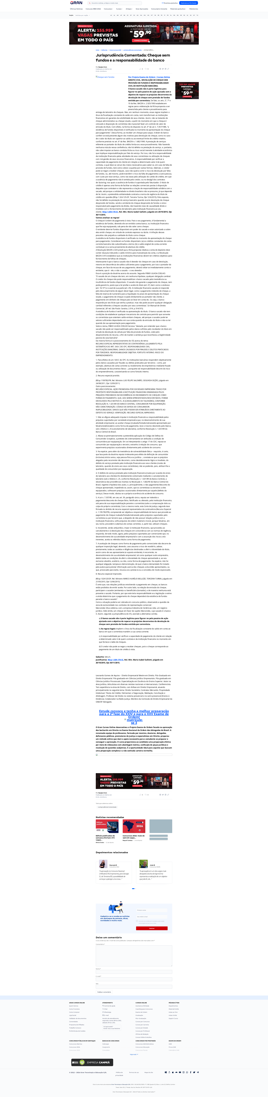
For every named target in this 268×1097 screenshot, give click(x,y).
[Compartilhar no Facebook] (160, 69)
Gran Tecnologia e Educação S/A (120, 1084)
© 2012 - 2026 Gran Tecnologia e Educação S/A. (88, 1072)
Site (97, 984)
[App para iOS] (173, 1072)
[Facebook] (191, 1072)
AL (114, 15)
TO (197, 15)
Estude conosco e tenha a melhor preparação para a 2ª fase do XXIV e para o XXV (134, 712)
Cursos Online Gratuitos (144, 1037)
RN (174, 15)
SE (190, 15)
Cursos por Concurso (143, 1021)
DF (131, 15)
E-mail (98, 976)
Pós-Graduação (141, 1018)
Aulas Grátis (173, 1015)
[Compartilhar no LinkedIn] (165, 69)
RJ (171, 15)
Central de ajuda (109, 1006)
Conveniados (73, 1021)
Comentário (100, 944)
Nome (98, 969)
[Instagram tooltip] (183, 1072)
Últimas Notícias (76, 9)
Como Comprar (74, 1012)
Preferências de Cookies (77, 1031)
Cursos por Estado (142, 1028)
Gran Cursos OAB (115, 50)
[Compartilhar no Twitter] (162, 69)
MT (152, 15)
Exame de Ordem (141, 1012)
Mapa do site (148, 1072)
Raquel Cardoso (127, 840)
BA (124, 15)
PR (167, 15)
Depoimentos (173, 1006)
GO (137, 15)
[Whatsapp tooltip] (187, 1072)
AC (111, 15)
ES (134, 15)
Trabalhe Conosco (75, 1028)
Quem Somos (73, 1006)
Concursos (108, 9)
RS (184, 15)
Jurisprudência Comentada (132, 50)
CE (127, 15)
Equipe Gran (102, 67)
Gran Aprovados (142, 9)
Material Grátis (174, 1009)
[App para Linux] (169, 1072)
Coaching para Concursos (144, 1009)
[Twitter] (194, 1072)
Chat (105, 1009)
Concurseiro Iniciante (159, 9)
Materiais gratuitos (177, 9)
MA (141, 15)
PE (161, 15)
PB (158, 15)
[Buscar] (89, 3)
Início (97, 50)
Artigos (128, 9)
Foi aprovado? (112, 1027)
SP (194, 15)
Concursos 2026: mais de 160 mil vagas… (134, 837)
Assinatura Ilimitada (188, 3)
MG (145, 15)
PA (155, 15)
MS (148, 15)
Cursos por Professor (143, 1031)
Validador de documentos (77, 1018)
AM (118, 15)
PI (164, 15)
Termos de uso (134, 1072)
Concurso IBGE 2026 (93, 9)
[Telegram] (198, 1072)
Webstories (193, 9)
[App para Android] (176, 1072)
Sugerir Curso (173, 1018)
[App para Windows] (166, 1072)
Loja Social (72, 1015)
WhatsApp (107, 1012)
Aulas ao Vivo (173, 1012)
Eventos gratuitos (171, 3)
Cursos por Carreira (142, 1025)
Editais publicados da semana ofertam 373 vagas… (105, 838)
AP (121, 15)
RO (177, 15)
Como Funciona (74, 1009)
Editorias (104, 50)
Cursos (118, 9)
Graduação (139, 1015)
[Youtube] (180, 1072)
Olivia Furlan (100, 842)
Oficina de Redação (142, 1034)
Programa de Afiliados (76, 1025)
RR (181, 15)
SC (187, 15)
